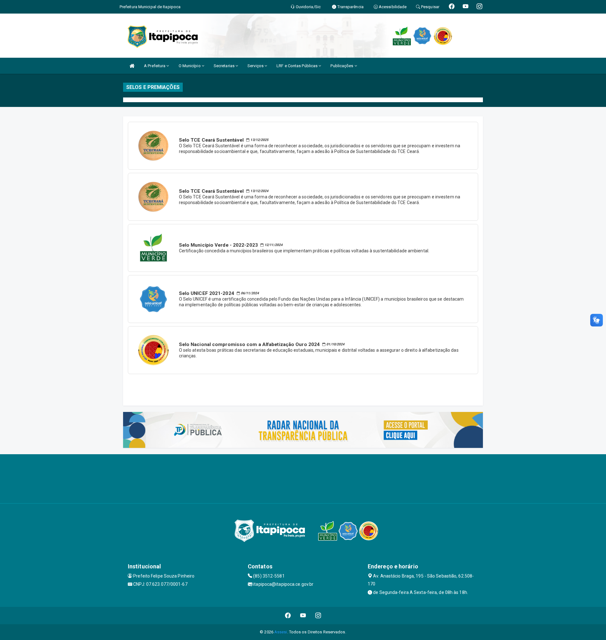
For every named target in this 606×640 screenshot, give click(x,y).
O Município (190, 65)
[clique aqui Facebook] (288, 615)
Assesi (280, 632)
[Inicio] (132, 66)
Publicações (342, 65)
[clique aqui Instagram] (318, 615)
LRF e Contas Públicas (297, 65)
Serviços (255, 65)
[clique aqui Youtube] (303, 615)
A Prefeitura (155, 65)
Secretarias (224, 65)
